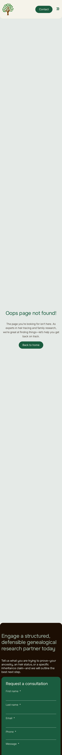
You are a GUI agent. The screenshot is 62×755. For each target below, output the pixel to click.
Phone (10, 731)
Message (11, 743)
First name (12, 691)
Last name (12, 704)
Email (9, 718)
